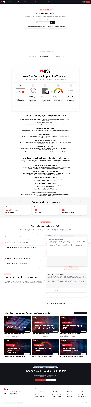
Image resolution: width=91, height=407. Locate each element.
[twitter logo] (84, 403)
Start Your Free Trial (40, 380)
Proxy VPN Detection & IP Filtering (42, 391)
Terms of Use (70, 394)
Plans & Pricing (81, 391)
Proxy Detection (11, 1)
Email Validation (55, 393)
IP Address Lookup (39, 393)
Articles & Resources (82, 394)
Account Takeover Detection (40, 394)
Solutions (45, 1)
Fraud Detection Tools (52, 1)
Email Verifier (54, 391)
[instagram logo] (86, 403)
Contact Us (69, 393)
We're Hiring (20, 402)
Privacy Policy (70, 396)
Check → (52, 22)
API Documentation (71, 398)
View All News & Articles (80, 312)
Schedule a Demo (51, 380)
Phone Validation (25, 1)
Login (84, 1)
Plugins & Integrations (82, 396)
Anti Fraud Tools (81, 393)
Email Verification (18, 1)
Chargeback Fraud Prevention (58, 398)
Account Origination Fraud (57, 394)
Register (88, 1)
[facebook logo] (82, 403)
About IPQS (69, 391)
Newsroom (80, 398)
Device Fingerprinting (32, 1)
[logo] (18, 389)
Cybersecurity (40, 1)
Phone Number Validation (40, 396)
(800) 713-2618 (45, 367)
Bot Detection (37, 398)
